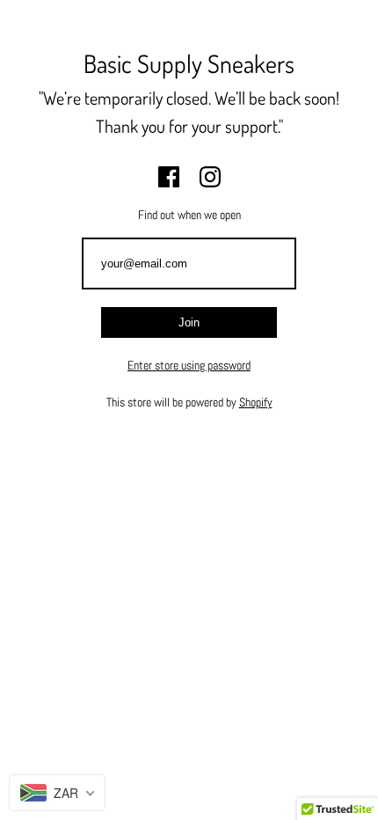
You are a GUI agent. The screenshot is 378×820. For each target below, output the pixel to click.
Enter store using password (189, 365)
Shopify (256, 402)
